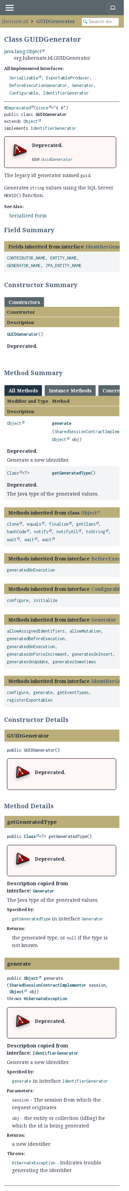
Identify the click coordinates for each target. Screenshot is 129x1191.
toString (95, 531)
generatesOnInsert (92, 654)
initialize (45, 600)
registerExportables (30, 700)
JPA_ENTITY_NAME (63, 265)
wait (12, 539)
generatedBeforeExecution (36, 638)
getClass (86, 524)
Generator (83, 85)
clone (13, 524)
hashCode (16, 531)
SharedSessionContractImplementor (47, 985)
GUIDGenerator (55, 21)
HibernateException (45, 998)
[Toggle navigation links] (9, 7)
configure (18, 600)
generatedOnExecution (31, 570)
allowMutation (85, 631)
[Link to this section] (59, 230)
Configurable (23, 93)
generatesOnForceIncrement (37, 654)
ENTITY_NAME (63, 258)
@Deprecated (17, 107)
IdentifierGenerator (66, 93)
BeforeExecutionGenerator (38, 85)
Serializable (23, 77)
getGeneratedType (71, 473)
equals (34, 524)
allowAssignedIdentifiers (36, 631)
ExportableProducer (67, 77)
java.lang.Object (22, 51)
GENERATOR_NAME (24, 265)
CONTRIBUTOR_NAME (26, 258)
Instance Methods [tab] (70, 390)
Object (30, 121)
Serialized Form (28, 215)
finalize (58, 524)
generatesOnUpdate (27, 661)
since (42, 107)
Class (13, 473)
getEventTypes (73, 692)
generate (61, 423)
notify (41, 531)
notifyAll (67, 531)
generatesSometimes (74, 661)
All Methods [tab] (23, 390)
